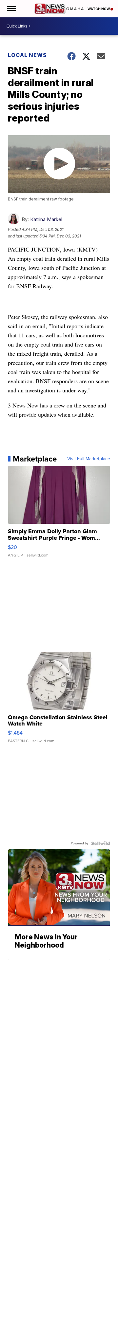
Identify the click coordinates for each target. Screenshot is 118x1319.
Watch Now (99, 9)
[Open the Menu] (11, 9)
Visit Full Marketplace (88, 459)
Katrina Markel (46, 219)
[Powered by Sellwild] (100, 843)
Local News (27, 55)
